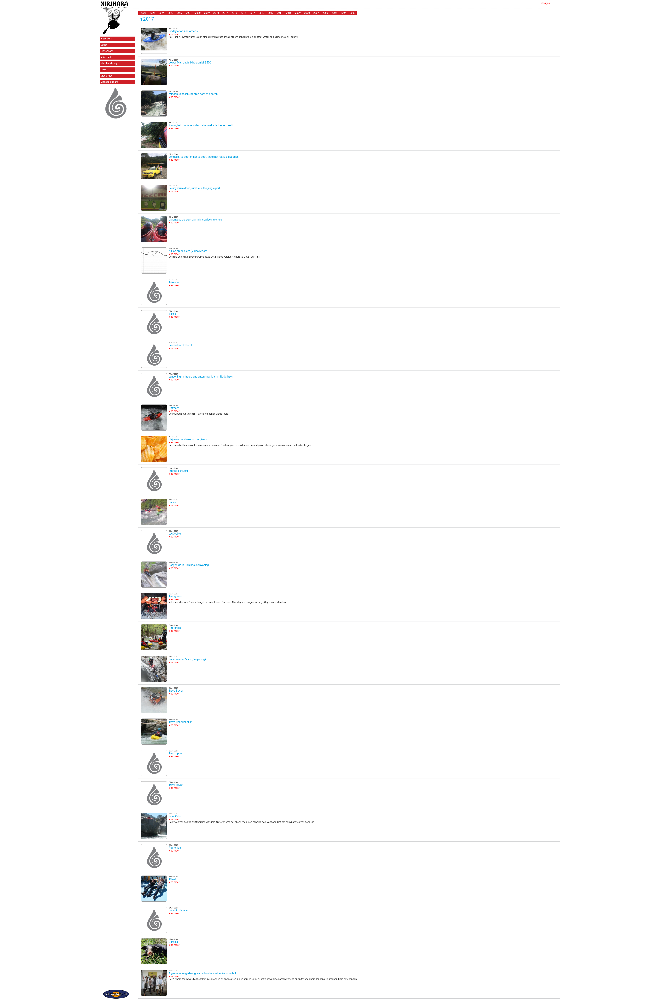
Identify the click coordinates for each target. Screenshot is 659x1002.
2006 (325, 12)
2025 (152, 12)
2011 (280, 12)
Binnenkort (107, 51)
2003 (352, 12)
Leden (104, 44)
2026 (143, 12)
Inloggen (545, 3)
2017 (225, 12)
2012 (271, 12)
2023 (170, 12)
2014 (252, 12)
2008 (307, 12)
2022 (180, 12)
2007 (316, 12)
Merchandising (109, 63)
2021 (189, 12)
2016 (234, 12)
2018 (216, 12)
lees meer (174, 34)
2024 (161, 12)
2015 (243, 12)
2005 (334, 12)
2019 (207, 12)
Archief (107, 57)
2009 (298, 12)
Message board (109, 81)
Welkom (107, 38)
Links (103, 69)
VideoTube (107, 75)
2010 (289, 12)
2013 (261, 12)
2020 (198, 12)
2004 (343, 12)
